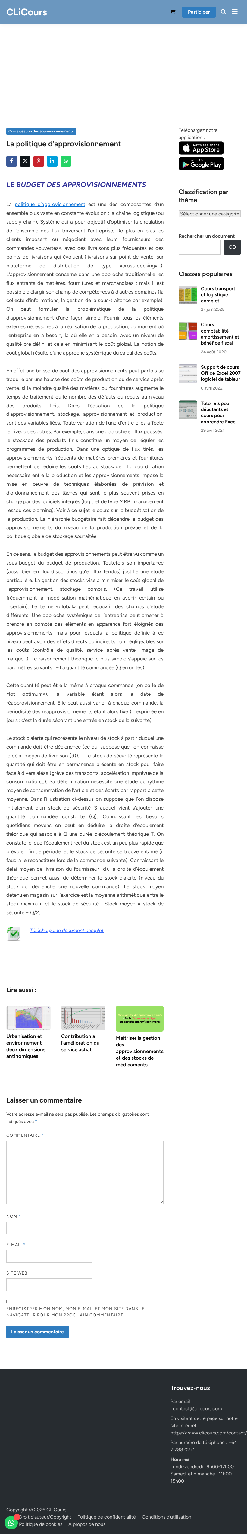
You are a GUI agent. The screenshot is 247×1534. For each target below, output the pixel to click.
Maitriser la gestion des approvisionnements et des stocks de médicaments (140, 1051)
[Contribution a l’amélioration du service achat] (83, 1017)
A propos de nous (86, 1524)
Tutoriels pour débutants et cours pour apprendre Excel (219, 412)
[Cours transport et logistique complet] (188, 289)
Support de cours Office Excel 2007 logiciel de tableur (221, 373)
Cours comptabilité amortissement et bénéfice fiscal (220, 334)
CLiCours (26, 12)
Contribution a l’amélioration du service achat (80, 1042)
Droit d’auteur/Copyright (45, 1517)
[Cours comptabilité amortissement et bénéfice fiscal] (188, 325)
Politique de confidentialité (106, 1517)
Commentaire (25, 1135)
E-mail (16, 1244)
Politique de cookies (40, 1524)
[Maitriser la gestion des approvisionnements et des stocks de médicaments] (140, 1018)
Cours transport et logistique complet (218, 295)
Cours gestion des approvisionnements (41, 131)
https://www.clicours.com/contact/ (208, 1433)
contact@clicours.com (197, 1408)
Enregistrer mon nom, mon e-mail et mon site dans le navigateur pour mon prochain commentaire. (75, 1312)
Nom (13, 1216)
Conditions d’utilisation (166, 1517)
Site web (17, 1273)
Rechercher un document (207, 236)
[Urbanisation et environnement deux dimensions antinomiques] (28, 1017)
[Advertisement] (123, 81)
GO (232, 247)
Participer (199, 12)
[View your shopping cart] (173, 13)
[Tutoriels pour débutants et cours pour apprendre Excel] (188, 404)
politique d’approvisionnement (50, 204)
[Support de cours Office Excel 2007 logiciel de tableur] (188, 368)
